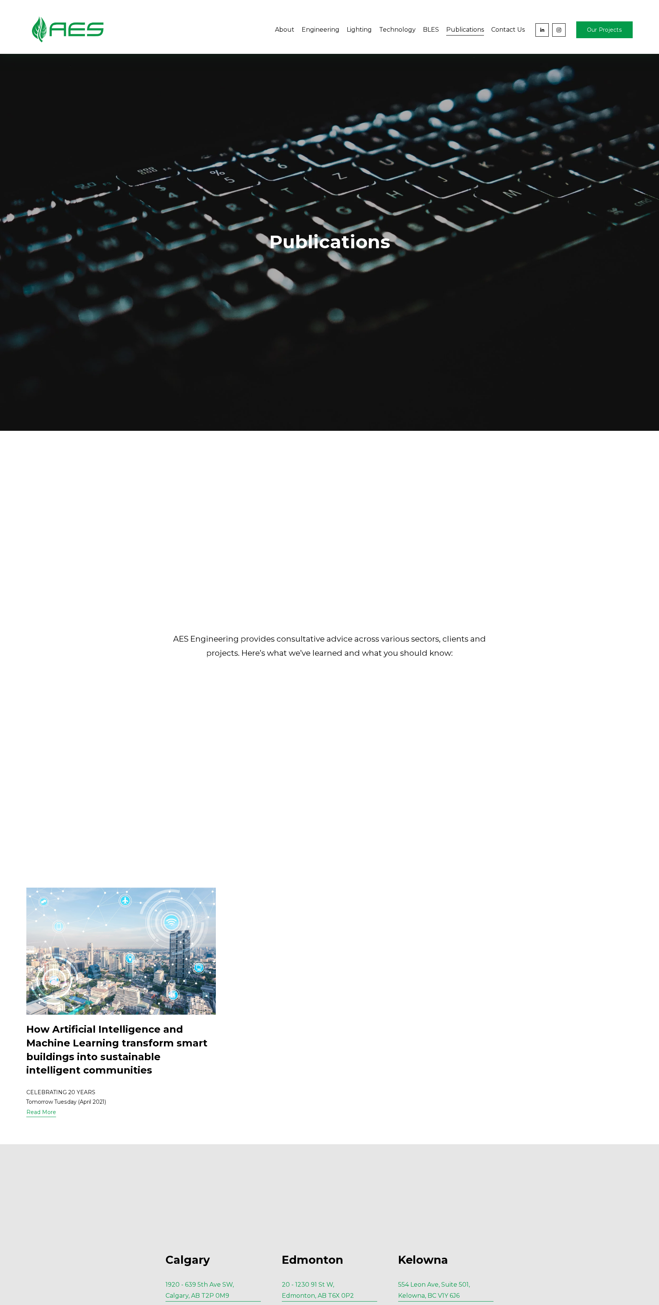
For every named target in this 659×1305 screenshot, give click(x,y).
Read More (41, 1112)
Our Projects (604, 30)
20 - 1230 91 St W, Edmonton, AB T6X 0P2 (319, 1290)
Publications (465, 29)
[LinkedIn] (542, 30)
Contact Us (508, 29)
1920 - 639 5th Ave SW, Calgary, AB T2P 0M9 (202, 1290)
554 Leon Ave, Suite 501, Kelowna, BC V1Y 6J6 (434, 1290)
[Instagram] (559, 30)
